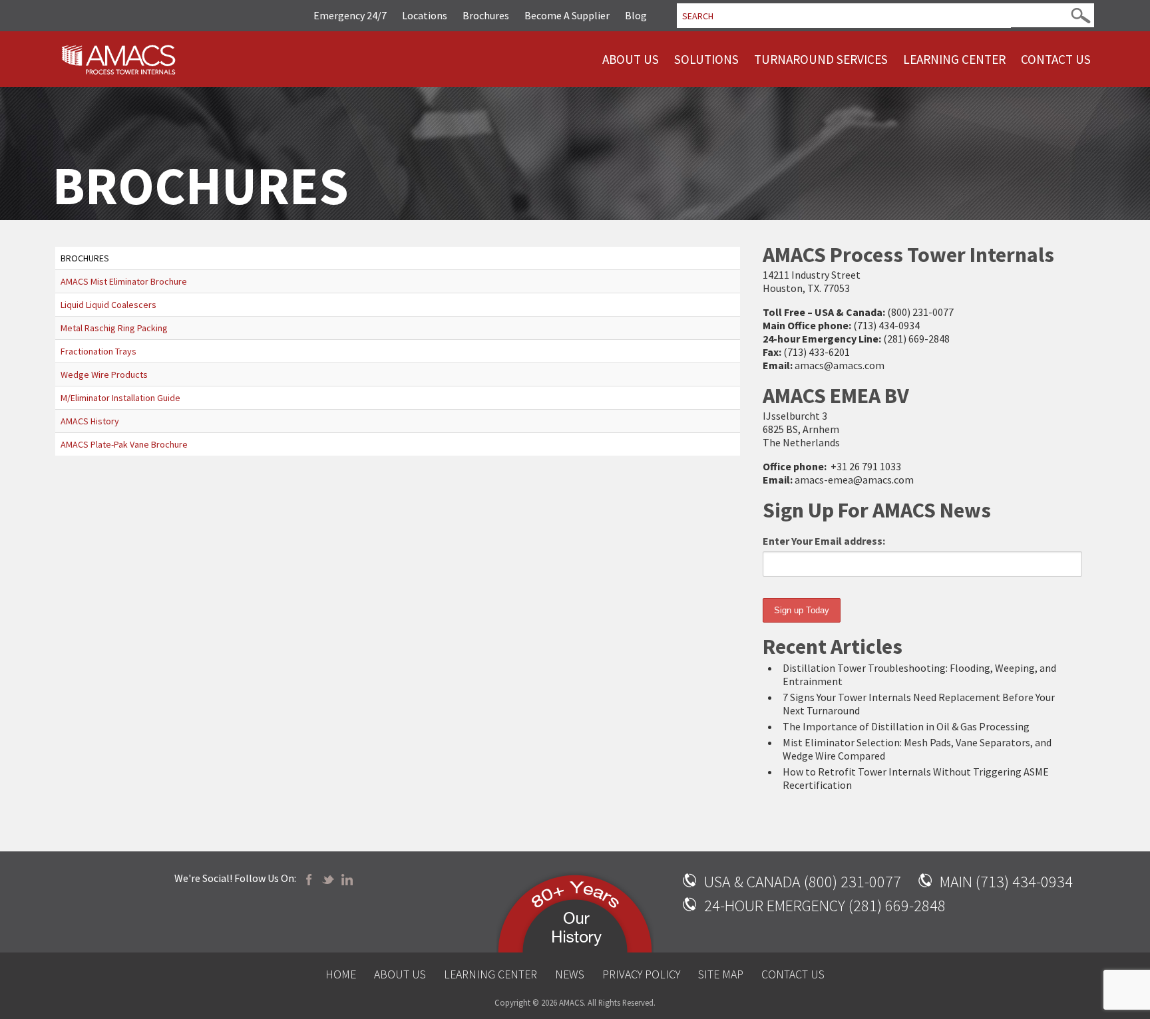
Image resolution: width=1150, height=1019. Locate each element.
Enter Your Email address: (824, 540)
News (569, 974)
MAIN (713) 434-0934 (1006, 881)
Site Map (720, 974)
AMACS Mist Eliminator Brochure (124, 281)
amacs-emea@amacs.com (854, 479)
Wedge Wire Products (104, 374)
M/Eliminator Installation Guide (120, 398)
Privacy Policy (641, 974)
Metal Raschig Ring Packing (114, 328)
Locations (424, 15)
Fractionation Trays (98, 351)
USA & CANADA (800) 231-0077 (802, 881)
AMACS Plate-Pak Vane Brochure (124, 444)
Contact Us (1056, 59)
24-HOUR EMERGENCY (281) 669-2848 (825, 905)
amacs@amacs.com (839, 365)
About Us (630, 59)
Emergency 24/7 (350, 15)
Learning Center (954, 59)
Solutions (706, 59)
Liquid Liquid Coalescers (108, 305)
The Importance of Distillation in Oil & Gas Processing (906, 726)
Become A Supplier (567, 15)
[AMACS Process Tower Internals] (119, 57)
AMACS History (90, 421)
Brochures (486, 15)
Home (340, 974)
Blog (636, 15)
